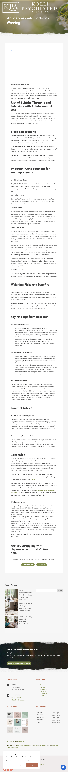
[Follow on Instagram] (11, 769)
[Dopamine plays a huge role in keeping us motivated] (25, 715)
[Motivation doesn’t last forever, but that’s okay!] (17, 722)
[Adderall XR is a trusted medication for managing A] (25, 730)
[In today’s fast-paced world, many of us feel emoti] (17, 715)
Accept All (32, 765)
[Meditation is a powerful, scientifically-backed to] (17, 730)
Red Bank (20, 745)
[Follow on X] (8, 769)
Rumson (36, 745)
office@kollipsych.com (18, 700)
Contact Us (41, 565)
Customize (11, 765)
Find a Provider (28, 565)
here (33, 479)
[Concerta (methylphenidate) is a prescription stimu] (10, 715)
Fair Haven (42, 745)
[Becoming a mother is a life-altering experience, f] (10, 722)
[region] (21, 760)
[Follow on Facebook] (4, 769)
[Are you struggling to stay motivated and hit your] (10, 730)
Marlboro (30, 745)
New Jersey (21, 741)
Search (60, 590)
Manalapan (14, 747)
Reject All (21, 765)
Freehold (25, 745)
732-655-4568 (16, 698)
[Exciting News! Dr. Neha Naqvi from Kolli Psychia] (25, 722)
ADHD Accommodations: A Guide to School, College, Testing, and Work (25, 595)
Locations (9, 741)
